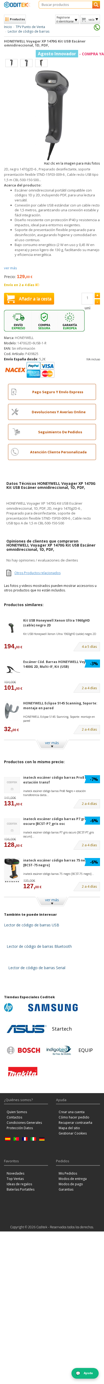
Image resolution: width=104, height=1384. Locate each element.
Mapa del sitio (69, 1128)
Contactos (14, 1117)
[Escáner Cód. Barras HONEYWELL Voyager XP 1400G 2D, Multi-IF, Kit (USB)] (12, 669)
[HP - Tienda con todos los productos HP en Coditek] (14, 1008)
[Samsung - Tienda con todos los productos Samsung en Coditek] (53, 1008)
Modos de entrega (73, 1178)
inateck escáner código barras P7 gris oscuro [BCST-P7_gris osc (55, 821)
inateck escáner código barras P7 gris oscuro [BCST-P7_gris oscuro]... (58, 834)
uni (87, 307)
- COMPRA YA (71, 53)
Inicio (8, 27)
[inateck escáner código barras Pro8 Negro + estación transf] (12, 785)
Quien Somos (17, 1112)
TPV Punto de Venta (30, 27)
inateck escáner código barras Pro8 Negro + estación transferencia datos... (54, 793)
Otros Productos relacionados (37, 573)
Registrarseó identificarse (65, 19)
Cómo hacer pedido (74, 1117)
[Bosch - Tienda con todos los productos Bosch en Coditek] (23, 1050)
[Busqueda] (96, 5)
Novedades (15, 1173)
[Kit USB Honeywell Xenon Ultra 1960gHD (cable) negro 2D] (12, 628)
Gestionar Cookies (73, 1133)
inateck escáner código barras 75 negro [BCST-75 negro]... (58, 874)
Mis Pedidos (68, 1173)
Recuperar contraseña (75, 1122)
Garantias (66, 1189)
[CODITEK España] (17, 4)
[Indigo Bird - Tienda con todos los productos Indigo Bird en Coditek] (59, 1050)
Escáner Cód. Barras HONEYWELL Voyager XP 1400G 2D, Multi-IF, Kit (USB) (61, 664)
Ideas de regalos (19, 1184)
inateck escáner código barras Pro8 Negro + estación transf (60, 779)
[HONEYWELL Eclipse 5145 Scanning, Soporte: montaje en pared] (12, 710)
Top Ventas (15, 1178)
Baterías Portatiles (20, 1189)
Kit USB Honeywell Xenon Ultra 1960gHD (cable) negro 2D (56, 622)
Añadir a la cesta (35, 299)
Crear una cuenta (72, 1112)
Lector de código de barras (28, 31)
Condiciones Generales (24, 1122)
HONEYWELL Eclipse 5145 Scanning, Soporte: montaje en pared (60, 705)
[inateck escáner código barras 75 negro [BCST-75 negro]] (12, 870)
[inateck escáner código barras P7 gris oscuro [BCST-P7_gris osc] (12, 826)
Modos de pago (71, 1184)
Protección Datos (20, 1128)
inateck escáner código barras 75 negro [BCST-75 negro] (57, 862)
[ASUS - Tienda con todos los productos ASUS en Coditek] (27, 1029)
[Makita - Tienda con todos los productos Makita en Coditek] (22, 1072)
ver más (10, 268)
